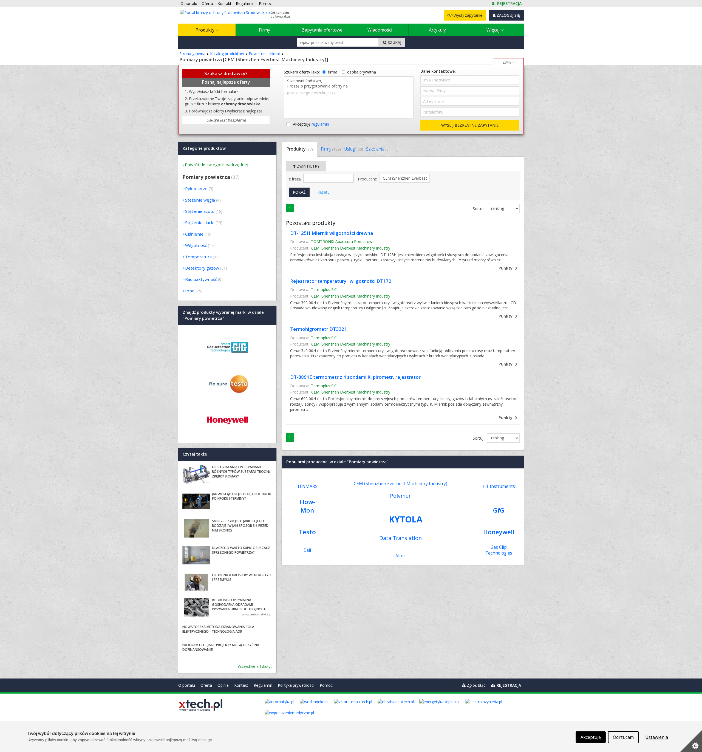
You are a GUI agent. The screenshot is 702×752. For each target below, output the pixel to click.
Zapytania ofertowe (322, 30)
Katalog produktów (227, 53)
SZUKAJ (394, 42)
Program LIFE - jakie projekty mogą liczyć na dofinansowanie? (220, 647)
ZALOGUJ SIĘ (508, 15)
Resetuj (324, 192)
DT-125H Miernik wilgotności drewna (331, 233)
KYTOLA (405, 519)
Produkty (206, 30)
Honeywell (498, 532)
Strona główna (192, 53)
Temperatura (198, 256)
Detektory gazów (202, 268)
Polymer (400, 495)
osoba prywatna (361, 72)
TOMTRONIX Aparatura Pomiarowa (343, 241)
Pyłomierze (196, 188)
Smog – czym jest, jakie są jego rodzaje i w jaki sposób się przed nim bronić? (240, 526)
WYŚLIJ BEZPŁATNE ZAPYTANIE (470, 125)
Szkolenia (377, 149)
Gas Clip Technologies (498, 550)
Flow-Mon (307, 505)
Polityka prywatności (296, 685)
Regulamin (263, 685)
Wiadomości (379, 30)
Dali (307, 550)
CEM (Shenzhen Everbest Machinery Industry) (351, 248)
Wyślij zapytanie (467, 15)
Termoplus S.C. (324, 289)
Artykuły (437, 30)
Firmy (264, 30)
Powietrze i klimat (264, 53)
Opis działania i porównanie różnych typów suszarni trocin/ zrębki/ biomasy (241, 472)
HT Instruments (499, 486)
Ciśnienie (194, 234)
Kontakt (241, 685)
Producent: (368, 179)
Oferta (206, 685)
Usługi (353, 149)
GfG (498, 510)
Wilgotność (196, 245)
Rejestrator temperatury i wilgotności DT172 (340, 281)
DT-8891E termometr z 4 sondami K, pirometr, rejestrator (355, 377)
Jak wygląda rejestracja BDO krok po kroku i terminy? (241, 496)
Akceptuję (311, 124)
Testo (307, 532)
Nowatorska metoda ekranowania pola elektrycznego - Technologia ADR (218, 629)
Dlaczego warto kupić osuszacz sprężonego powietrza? (241, 550)
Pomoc (326, 685)
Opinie (223, 685)
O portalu (186, 685)
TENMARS (307, 486)
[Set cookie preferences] (691, 741)
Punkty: (508, 268)
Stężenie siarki (199, 222)
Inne (189, 290)
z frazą (295, 179)
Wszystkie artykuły (254, 666)
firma (332, 72)
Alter (400, 556)
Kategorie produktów (204, 148)
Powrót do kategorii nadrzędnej (216, 164)
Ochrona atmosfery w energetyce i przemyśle (242, 577)
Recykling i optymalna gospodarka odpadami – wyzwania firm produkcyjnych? (239, 605)
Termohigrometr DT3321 (318, 329)
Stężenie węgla (200, 200)
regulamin (320, 124)
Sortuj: (479, 208)
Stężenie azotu (199, 211)
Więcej (493, 30)
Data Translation (400, 538)
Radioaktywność (201, 279)
